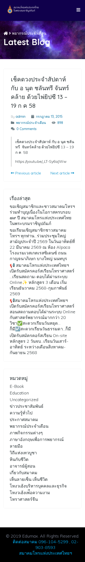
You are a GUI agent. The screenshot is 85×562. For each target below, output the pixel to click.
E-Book (17, 386)
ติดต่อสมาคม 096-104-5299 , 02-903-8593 (45, 544)
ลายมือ (16, 446)
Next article (60, 173)
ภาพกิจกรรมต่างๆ (26, 433)
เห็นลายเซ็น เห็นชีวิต (29, 479)
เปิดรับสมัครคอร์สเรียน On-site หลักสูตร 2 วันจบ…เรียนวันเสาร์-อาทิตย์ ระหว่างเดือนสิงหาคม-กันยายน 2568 (39, 344)
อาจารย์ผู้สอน (22, 466)
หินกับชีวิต (19, 459)
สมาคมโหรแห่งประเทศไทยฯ (45, 553)
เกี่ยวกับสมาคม (23, 472)
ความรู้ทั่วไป (21, 413)
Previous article (27, 173)
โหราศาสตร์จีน (24, 499)
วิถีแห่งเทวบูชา (23, 452)
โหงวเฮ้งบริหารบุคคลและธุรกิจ (38, 486)
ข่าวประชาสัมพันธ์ (26, 406)
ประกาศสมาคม (24, 419)
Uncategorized (24, 399)
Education (19, 393)
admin (21, 116)
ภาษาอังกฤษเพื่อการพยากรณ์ (37, 439)
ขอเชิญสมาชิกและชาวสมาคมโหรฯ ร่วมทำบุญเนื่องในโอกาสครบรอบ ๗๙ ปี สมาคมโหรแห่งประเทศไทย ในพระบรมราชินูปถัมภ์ (42, 215)
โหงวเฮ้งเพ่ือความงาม (30, 492)
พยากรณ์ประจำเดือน (29, 33)
